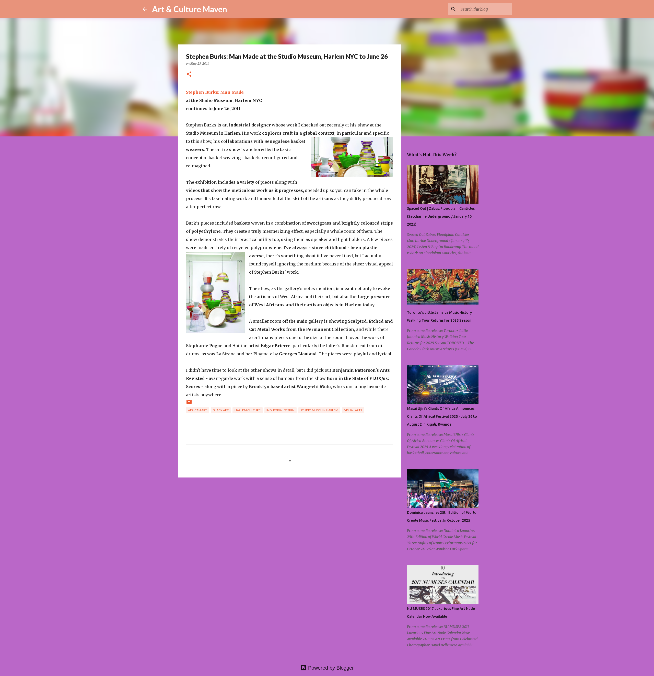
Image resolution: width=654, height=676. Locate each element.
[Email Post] (189, 404)
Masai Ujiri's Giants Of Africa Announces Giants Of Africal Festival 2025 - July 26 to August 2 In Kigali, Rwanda (442, 416)
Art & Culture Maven (189, 9)
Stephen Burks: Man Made (215, 92)
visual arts (353, 410)
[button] (189, 74)
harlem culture (248, 410)
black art (221, 410)
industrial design (280, 410)
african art (197, 410)
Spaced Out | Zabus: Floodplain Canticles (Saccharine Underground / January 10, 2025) (441, 216)
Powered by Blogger (330, 668)
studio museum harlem (319, 410)
